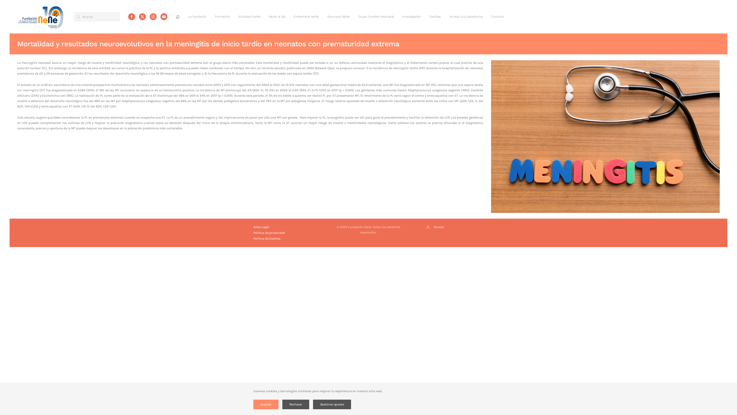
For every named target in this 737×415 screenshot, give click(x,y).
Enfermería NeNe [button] (306, 16)
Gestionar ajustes (332, 404)
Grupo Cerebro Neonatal (376, 16)
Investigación (411, 16)
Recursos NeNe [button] (338, 16)
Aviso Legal (261, 227)
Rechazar (295, 404)
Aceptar (265, 404)
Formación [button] (222, 16)
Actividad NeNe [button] (249, 16)
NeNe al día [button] (277, 16)
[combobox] (97, 17)
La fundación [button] (197, 16)
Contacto (497, 16)
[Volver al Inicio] (41, 17)
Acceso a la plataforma (466, 16)
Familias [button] (435, 16)
